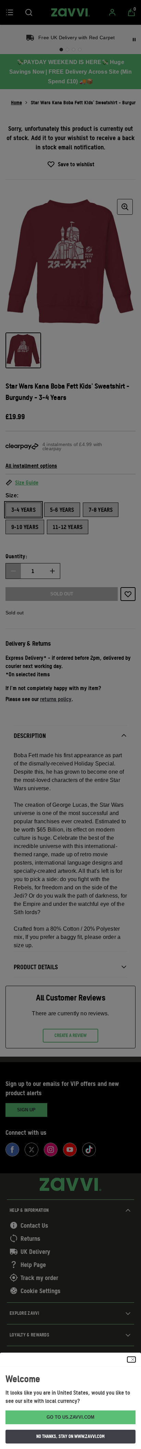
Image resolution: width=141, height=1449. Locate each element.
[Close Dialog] (131, 1359)
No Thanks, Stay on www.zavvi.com (70, 1436)
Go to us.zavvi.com (70, 1417)
